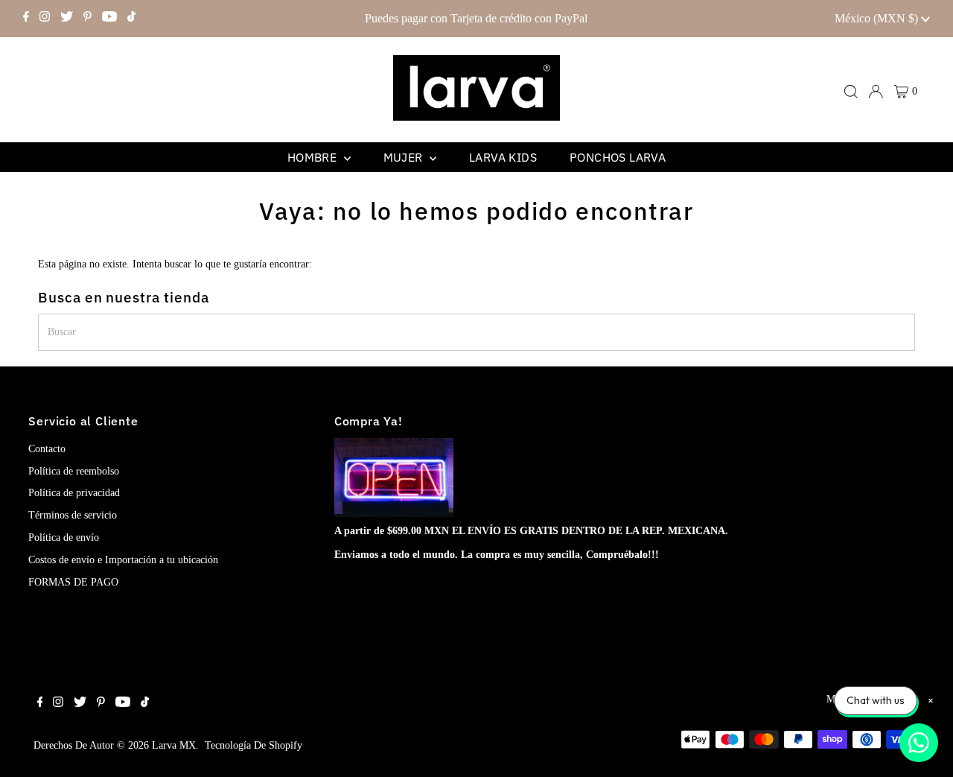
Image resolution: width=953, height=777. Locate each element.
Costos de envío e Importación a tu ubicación (123, 559)
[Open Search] (851, 91)
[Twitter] (67, 19)
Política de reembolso (73, 471)
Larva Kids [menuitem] (503, 157)
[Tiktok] (131, 19)
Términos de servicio (72, 515)
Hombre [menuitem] (313, 157)
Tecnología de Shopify (253, 745)
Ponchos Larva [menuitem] (618, 157)
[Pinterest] (87, 19)
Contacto (47, 448)
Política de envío (63, 537)
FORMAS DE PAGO (73, 582)
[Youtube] (109, 19)
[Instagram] (45, 19)
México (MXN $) (878, 18)
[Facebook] (26, 19)
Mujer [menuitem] (404, 157)
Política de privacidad (74, 492)
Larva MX (174, 745)
